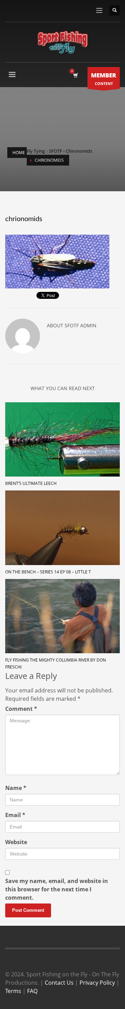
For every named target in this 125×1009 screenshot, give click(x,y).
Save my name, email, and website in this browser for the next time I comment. (56, 889)
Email (15, 815)
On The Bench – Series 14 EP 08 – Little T (48, 572)
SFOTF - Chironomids (70, 151)
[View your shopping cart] (75, 75)
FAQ (32, 991)
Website (16, 842)
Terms (13, 991)
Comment (21, 709)
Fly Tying (36, 151)
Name (15, 788)
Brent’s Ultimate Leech (31, 483)
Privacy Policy (97, 982)
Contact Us (59, 982)
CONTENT (103, 78)
